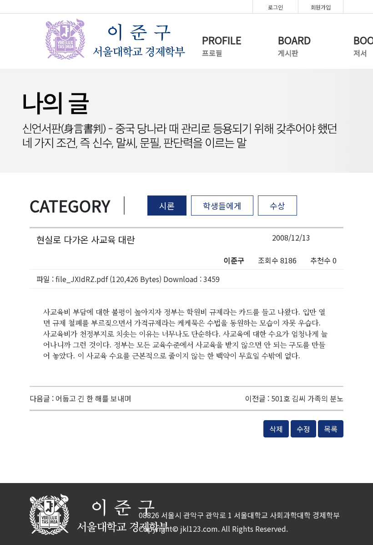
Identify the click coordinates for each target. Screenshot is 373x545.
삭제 (276, 428)
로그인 (275, 7)
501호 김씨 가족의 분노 (307, 398)
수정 (303, 428)
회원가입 (321, 7)
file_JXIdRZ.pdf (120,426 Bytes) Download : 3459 (137, 278)
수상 (277, 205)
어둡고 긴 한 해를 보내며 (93, 398)
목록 (331, 428)
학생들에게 (222, 205)
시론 (167, 205)
